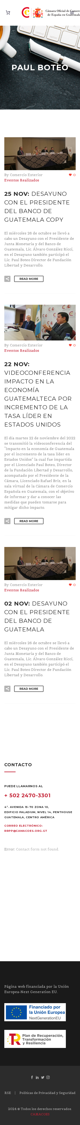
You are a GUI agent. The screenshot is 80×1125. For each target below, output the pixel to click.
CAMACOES (40, 1114)
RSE (8, 1093)
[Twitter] (42, 1077)
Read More (28, 279)
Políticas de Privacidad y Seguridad (47, 1093)
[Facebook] (32, 1077)
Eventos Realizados (21, 180)
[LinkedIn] (37, 1077)
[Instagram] (48, 1077)
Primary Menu (72, 13)
